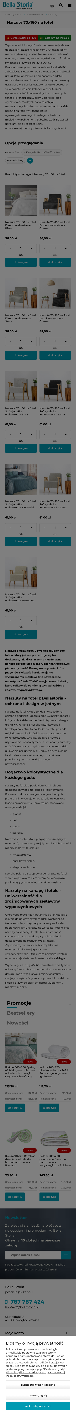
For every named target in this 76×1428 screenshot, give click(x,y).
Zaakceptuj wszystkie (38, 1406)
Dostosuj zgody (38, 1395)
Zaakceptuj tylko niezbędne (38, 1384)
